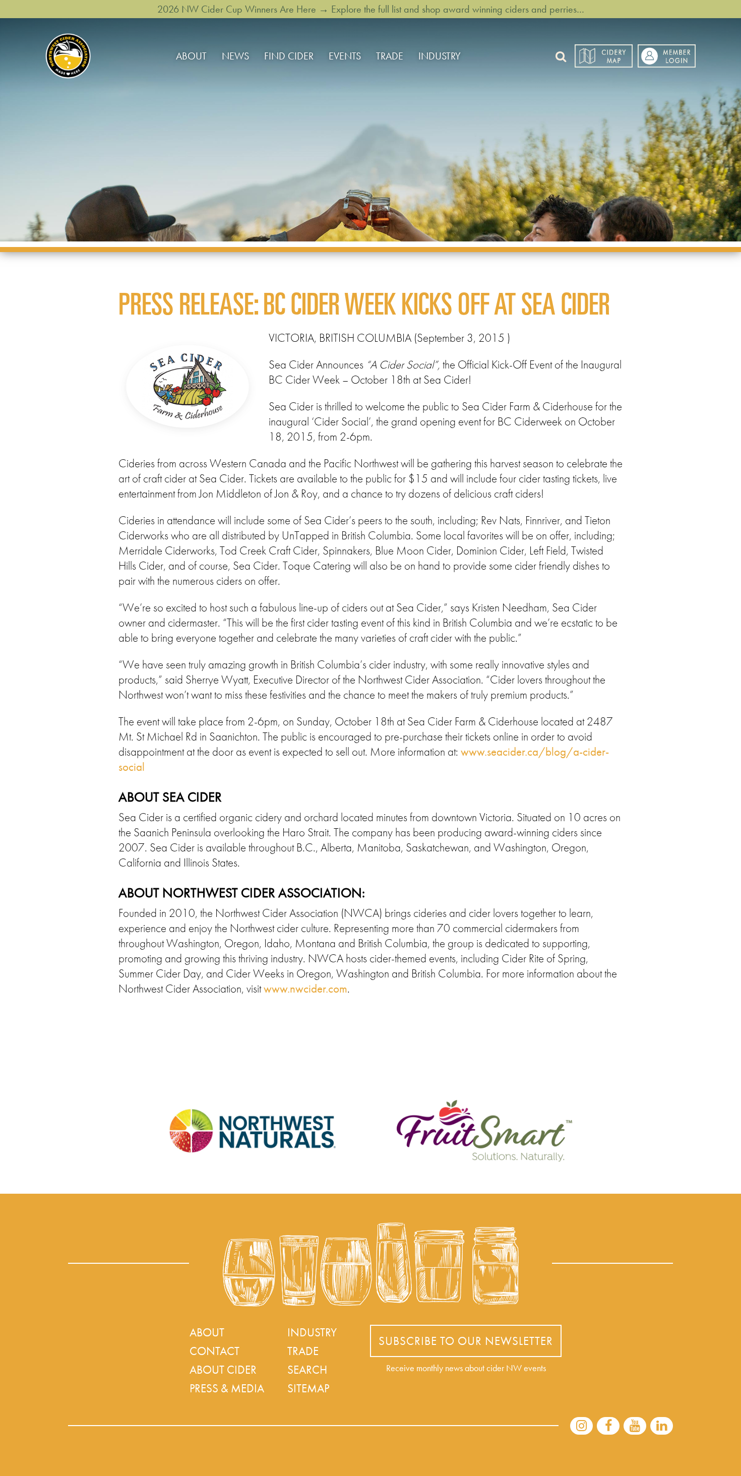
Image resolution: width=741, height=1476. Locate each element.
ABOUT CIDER (223, 1369)
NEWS (235, 56)
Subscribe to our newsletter (466, 1340)
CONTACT (214, 1351)
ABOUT (191, 56)
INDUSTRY (439, 56)
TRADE (389, 56)
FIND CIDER (289, 56)
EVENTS (345, 56)
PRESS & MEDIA (227, 1388)
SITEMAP (308, 1388)
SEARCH (307, 1369)
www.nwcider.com (305, 988)
